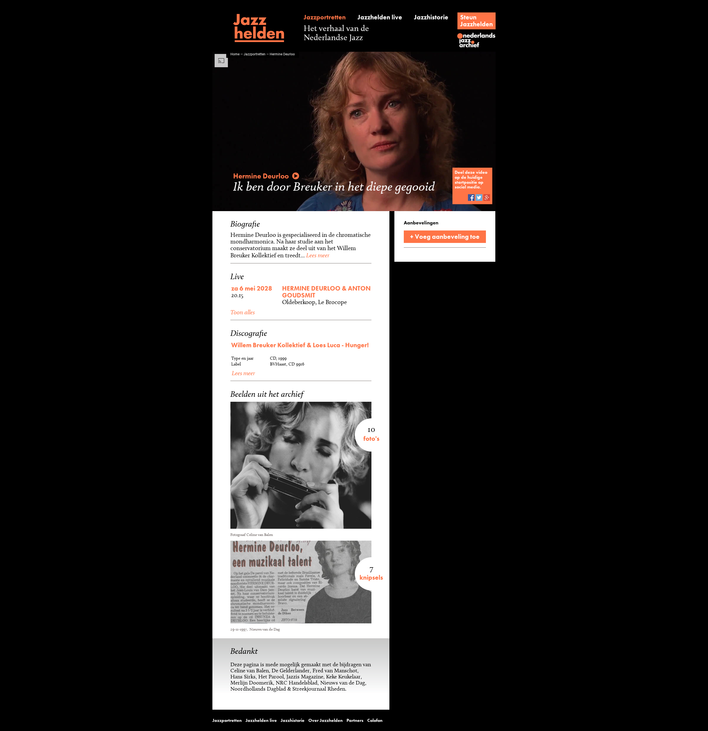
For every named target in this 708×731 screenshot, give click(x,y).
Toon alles (242, 312)
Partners (355, 720)
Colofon (374, 720)
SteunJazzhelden (476, 20)
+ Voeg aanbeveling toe (445, 236)
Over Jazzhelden (325, 720)
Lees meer (317, 255)
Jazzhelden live (380, 17)
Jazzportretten (325, 17)
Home (235, 54)
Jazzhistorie (431, 17)
